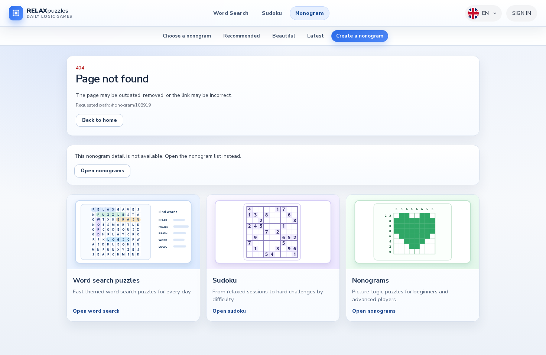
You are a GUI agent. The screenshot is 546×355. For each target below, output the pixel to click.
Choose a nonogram (187, 35)
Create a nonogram (359, 35)
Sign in (521, 13)
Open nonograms (102, 170)
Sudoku (272, 13)
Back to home (99, 120)
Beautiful (283, 35)
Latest (315, 35)
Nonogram (309, 13)
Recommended (241, 35)
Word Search (230, 13)
